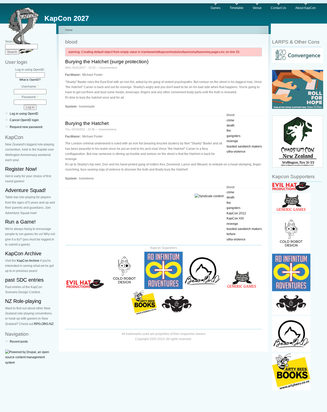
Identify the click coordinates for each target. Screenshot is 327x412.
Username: (30, 86)
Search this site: (16, 41)
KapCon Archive (23, 253)
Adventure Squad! (25, 190)
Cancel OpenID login (24, 120)
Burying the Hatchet (87, 123)
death (231, 125)
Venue (257, 8)
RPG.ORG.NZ (43, 324)
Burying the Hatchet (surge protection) (106, 61)
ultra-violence (236, 151)
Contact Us (278, 8)
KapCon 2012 (236, 213)
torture (231, 234)
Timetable (236, 8)
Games (215, 8)
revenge (232, 141)
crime (230, 120)
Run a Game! (20, 222)
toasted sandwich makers (244, 146)
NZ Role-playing (23, 301)
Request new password (26, 127)
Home (69, 29)
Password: (30, 97)
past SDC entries (24, 280)
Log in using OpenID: (30, 69)
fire (229, 130)
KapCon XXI (235, 218)
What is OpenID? (30, 79)
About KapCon (305, 8)
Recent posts (19, 341)
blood (231, 115)
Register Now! (21, 169)
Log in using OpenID (24, 113)
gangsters (233, 136)
